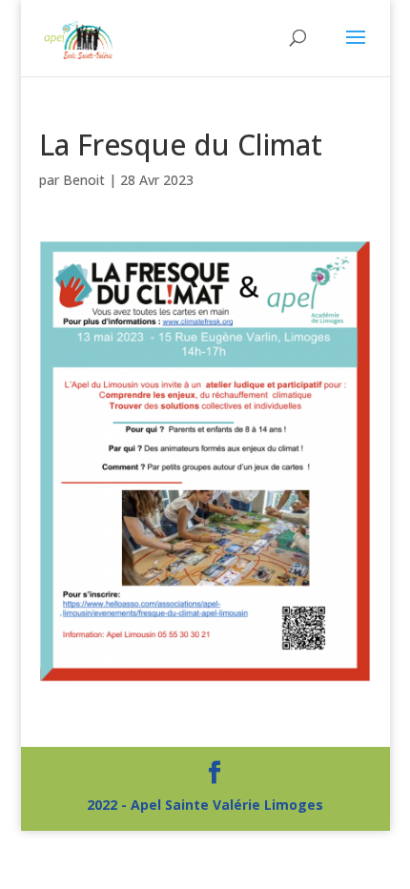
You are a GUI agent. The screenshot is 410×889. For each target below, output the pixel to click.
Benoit (84, 180)
